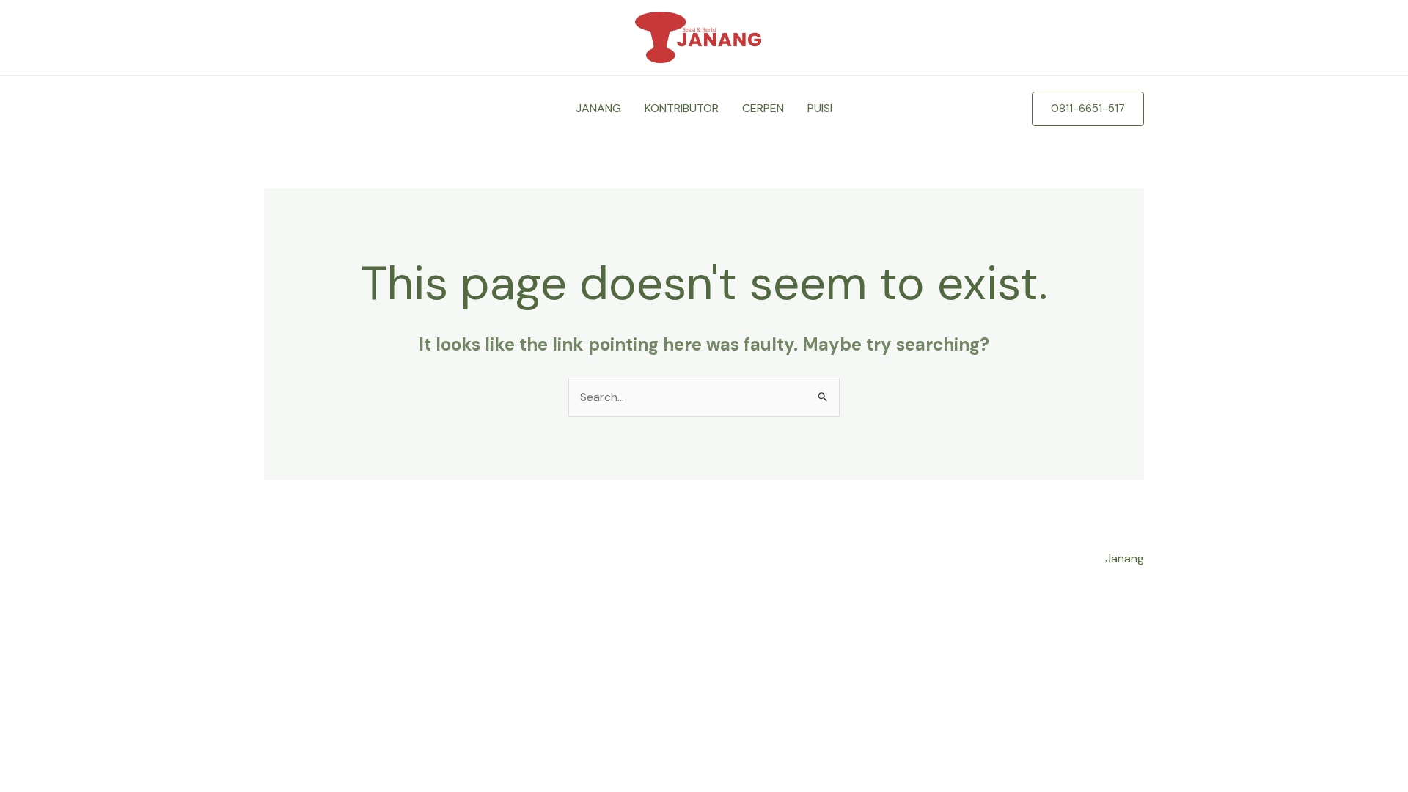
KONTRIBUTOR (682, 108)
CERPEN (763, 108)
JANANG (598, 108)
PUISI (819, 108)
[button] (1088, 109)
